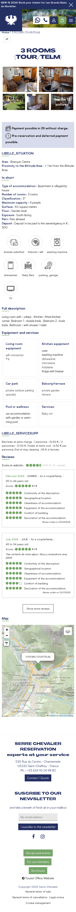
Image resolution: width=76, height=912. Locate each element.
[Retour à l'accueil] (11, 20)
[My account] (54, 20)
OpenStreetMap (66, 715)
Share (7, 39)
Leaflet (52, 715)
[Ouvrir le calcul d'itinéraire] (6, 643)
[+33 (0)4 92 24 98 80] (45, 20)
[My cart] (62, 20)
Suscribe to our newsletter (38, 796)
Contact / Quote (38, 778)
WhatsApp (37, 20)
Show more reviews (38, 608)
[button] (62, 20)
